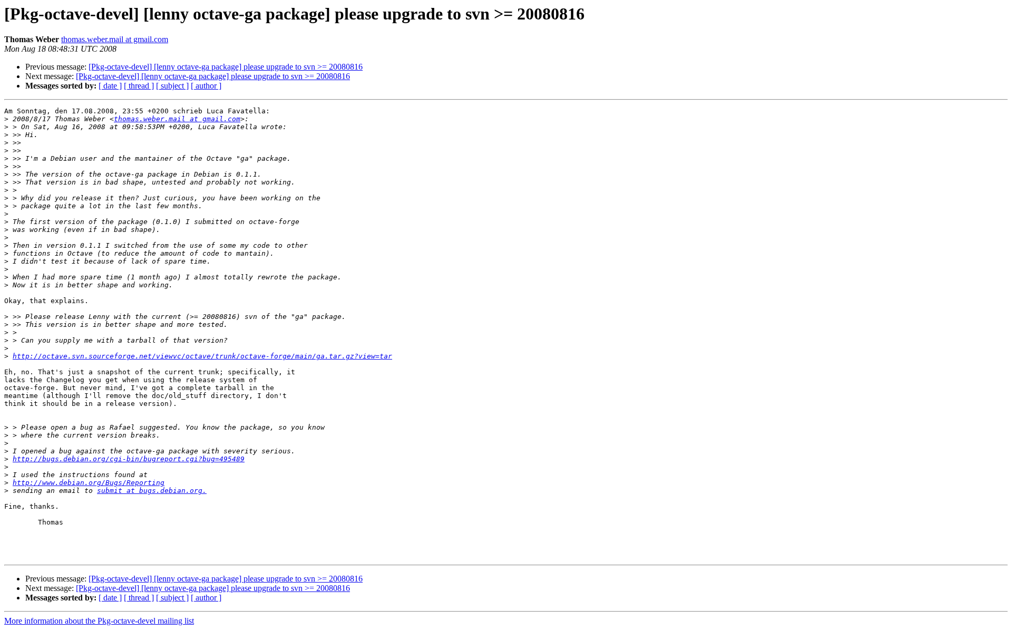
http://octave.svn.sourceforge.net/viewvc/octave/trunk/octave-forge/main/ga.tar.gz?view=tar (202, 356)
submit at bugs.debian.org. (152, 491)
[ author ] (206, 85)
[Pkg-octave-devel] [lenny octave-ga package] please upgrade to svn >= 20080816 (226, 66)
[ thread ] (139, 85)
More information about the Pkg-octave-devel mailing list (99, 620)
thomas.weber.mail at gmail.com (114, 39)
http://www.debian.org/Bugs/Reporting (88, 483)
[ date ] (110, 85)
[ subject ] (172, 85)
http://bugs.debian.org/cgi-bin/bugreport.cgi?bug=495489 (129, 459)
